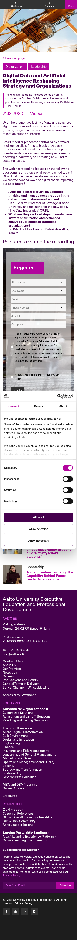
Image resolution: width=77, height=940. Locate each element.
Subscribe (65, 885)
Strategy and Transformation (22, 769)
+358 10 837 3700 (20, 650)
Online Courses (13, 788)
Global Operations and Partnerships (27, 817)
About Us (9, 665)
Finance (8, 747)
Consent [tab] (13, 406)
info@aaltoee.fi (13, 654)
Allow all (38, 517)
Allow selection (38, 528)
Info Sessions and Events (20, 680)
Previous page (15, 58)
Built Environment (15, 735)
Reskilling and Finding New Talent (26, 720)
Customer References (18, 813)
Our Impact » (13, 810)
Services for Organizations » (25, 709)
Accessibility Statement (19, 695)
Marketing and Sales (17, 758)
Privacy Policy (23, 903)
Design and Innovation (18, 739)
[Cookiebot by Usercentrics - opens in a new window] (57, 396)
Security (8, 765)
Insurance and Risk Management (26, 750)
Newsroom (10, 672)
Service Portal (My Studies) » (26, 833)
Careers (8, 676)
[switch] (68, 479)
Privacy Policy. (12, 875)
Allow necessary (38, 540)
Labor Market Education (20, 777)
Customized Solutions (18, 712)
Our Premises (12, 668)
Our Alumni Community (19, 821)
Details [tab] (38, 406)
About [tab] (63, 406)
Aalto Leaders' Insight (18, 824)
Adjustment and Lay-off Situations (26, 716)
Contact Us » (13, 661)
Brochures (10, 795)
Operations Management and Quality (28, 762)
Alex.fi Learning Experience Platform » (29, 836)
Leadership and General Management (29, 754)
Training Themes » (17, 728)
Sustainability (12, 773)
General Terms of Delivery (21, 683)
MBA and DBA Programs (20, 784)
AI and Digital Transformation (23, 732)
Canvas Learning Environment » (25, 840)
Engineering (11, 743)
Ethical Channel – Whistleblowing (26, 687)
